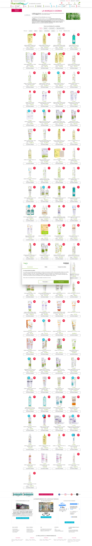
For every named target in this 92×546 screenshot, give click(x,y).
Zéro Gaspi (73, 0)
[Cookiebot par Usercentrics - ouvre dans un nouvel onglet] (64, 263)
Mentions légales (57, 530)
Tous (41, 28)
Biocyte (55, 539)
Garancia (21, 539)
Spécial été (68, 0)
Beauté (13, 6)
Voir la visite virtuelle (46, 517)
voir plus (71, 509)
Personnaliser (45, 281)
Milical (55, 540)
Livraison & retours (30, 530)
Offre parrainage (15, 531)
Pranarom (69, 542)
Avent (44, 539)
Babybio (46, 539)
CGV (55, 529)
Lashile (60, 540)
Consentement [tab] (30, 266)
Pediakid (47, 540)
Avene (19, 539)
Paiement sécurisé (29, 529)
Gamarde (20, 540)
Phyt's (35, 540)
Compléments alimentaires (39, 6)
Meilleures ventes (60, 28)
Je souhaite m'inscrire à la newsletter (46, 494)
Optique (53, 6)
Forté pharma (70, 539)
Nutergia (77, 541)
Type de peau (46, 30)
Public (40, 30)
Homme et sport (65, 6)
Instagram (68, 494)
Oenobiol (65, 539)
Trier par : (61, 30)
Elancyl (63, 540)
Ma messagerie (15, 529)
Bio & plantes (31, 6)
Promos (78, 6)
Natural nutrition (70, 540)
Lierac (58, 540)
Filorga (13, 539)
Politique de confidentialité (59, 531)
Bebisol (50, 539)
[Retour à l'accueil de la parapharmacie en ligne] (19, 3)
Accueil (13, 8)
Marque (53, 30)
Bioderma (33, 539)
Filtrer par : (26, 30)
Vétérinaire (73, 6)
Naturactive (78, 539)
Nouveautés (62, 0)
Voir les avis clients (69, 522)
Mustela (41, 540)
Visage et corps (18, 6)
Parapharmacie (47, 6)
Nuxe (30, 540)
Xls (65, 540)
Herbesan (74, 539)
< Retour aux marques (16, 10)
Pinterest (74, 494)
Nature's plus (73, 541)
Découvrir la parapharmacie (22, 518)
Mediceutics (13, 540)
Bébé (25, 6)
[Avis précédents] (68, 509)
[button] (75, 3)
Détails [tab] (46, 266)
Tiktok (79, 494)
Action (30, 30)
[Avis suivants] (79, 509)
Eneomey (17, 540)
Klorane (44, 540)
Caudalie (15, 539)
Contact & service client (30, 531)
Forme (35, 30)
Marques (77, 0)
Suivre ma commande (16, 530)
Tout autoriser (61, 281)
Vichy (12, 541)
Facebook (62, 494)
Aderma (27, 539)
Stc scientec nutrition (60, 539)
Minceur (59, 6)
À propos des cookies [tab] (62, 266)
